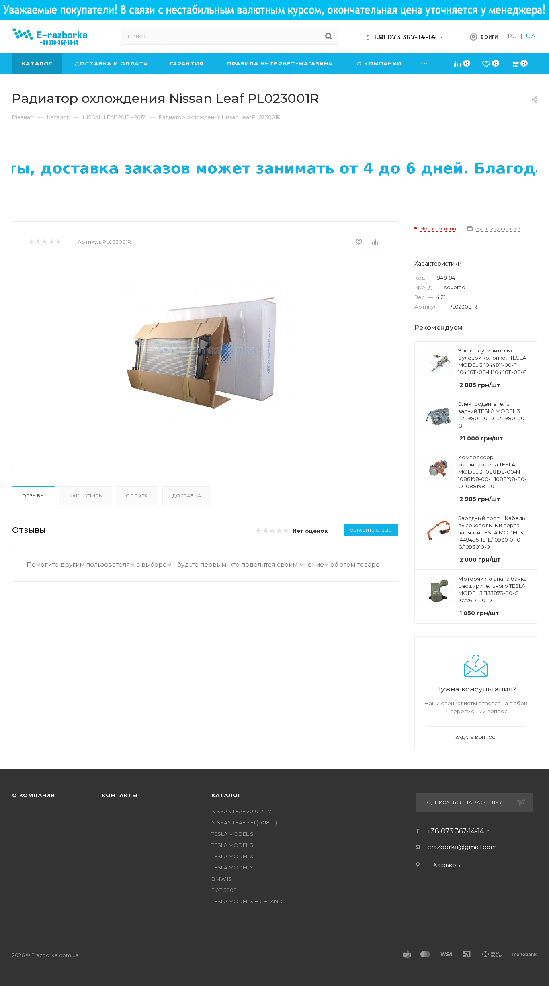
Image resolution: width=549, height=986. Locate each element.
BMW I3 (221, 879)
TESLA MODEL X (232, 856)
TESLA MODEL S (232, 834)
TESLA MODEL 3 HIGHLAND (247, 901)
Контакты (119, 795)
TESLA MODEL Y (232, 867)
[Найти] (328, 36)
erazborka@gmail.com (462, 847)
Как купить (85, 496)
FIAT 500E (224, 890)
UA (530, 36)
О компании (33, 795)
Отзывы (33, 496)
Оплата (137, 496)
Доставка (186, 496)
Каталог (226, 795)
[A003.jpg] (205, 349)
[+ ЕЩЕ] (424, 63)
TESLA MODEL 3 (232, 845)
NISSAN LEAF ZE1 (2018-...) (244, 822)
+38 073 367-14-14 (404, 37)
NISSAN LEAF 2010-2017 (241, 811)
